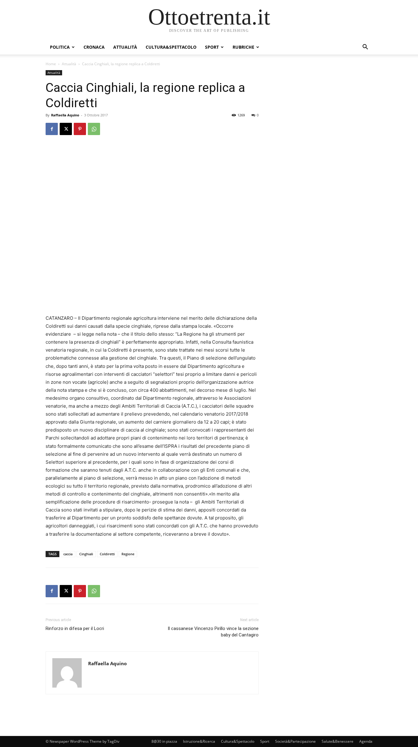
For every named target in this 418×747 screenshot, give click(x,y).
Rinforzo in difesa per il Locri (75, 628)
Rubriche (243, 47)
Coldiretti (107, 554)
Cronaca (94, 47)
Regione (127, 554)
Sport (212, 47)
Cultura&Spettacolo (171, 47)
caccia (68, 554)
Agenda (365, 741)
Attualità (125, 47)
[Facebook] (52, 129)
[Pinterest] (80, 129)
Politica (60, 47)
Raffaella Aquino (65, 115)
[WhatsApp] (94, 129)
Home (51, 63)
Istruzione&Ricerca (199, 741)
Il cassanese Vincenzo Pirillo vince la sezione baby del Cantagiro (213, 632)
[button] (365, 48)
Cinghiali (86, 554)
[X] (66, 129)
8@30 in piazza (164, 741)
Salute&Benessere (337, 741)
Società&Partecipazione (295, 741)
